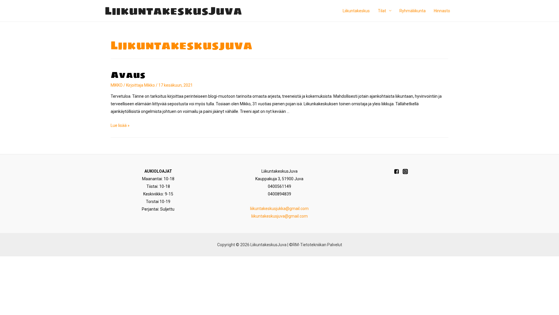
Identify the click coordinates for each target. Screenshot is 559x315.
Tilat (382, 10)
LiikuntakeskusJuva (173, 10)
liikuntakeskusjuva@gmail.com (279, 216)
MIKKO (117, 85)
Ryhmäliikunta (412, 10)
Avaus (128, 75)
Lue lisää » (120, 125)
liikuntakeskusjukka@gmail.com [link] (279, 208)
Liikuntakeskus (356, 10)
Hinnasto (442, 10)
